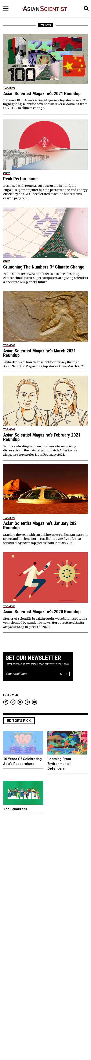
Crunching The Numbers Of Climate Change (43, 267)
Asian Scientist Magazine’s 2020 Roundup (42, 611)
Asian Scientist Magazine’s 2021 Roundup (42, 93)
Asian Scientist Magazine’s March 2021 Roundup (39, 353)
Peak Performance (20, 178)
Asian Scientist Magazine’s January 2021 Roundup (41, 525)
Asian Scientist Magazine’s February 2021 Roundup (41, 437)
